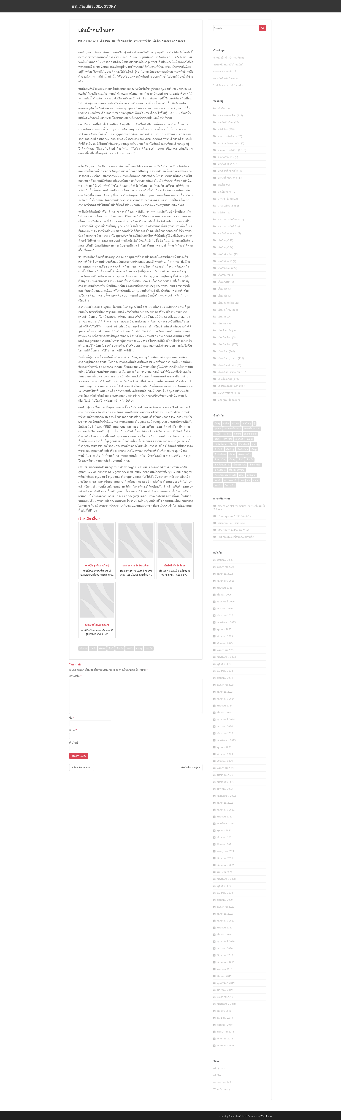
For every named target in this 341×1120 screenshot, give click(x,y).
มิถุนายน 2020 (225, 913)
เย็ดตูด (254, 449)
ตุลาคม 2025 (224, 629)
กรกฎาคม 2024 (225, 684)
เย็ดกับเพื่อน (224, 268)
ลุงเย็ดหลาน (224, 191)
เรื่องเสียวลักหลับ (227, 365)
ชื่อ (72, 717)
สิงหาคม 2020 (225, 899)
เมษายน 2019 (224, 969)
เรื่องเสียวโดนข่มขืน (229, 372)
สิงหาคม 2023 (225, 761)
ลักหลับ (237, 433)
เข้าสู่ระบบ (219, 1068)
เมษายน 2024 (224, 705)
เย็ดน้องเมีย (224, 282)
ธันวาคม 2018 (225, 997)
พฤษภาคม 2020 (225, 920)
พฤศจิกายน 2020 (226, 879)
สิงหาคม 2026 (225, 560)
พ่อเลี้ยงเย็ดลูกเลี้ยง (228, 171)
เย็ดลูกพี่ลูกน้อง (226, 302)
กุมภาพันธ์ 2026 (226, 601)
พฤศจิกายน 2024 (226, 657)
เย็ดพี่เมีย (222, 288)
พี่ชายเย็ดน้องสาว (227, 177)
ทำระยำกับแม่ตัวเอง (238, 530)
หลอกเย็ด (239, 438)
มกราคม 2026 (225, 608)
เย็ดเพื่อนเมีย (224, 330)
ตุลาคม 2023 (224, 747)
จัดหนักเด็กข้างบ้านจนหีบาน (228, 57)
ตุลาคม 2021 (224, 830)
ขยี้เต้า (155, 295)
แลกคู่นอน (245, 480)
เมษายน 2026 (224, 587)
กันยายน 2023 (225, 754)
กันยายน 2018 (225, 1017)
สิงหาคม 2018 (225, 1024)
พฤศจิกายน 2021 (226, 823)
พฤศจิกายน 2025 (226, 622)
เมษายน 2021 (224, 872)
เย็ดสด (102, 648)
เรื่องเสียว (166, 40)
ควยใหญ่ (246, 423)
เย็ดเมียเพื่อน (224, 337)
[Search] (262, 28)
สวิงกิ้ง (221, 212)
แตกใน (129, 648)
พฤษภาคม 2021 (225, 865)
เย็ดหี (111, 648)
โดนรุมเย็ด (230, 485)
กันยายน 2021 (225, 837)
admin (106, 40)
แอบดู (139, 648)
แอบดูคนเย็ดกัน (226, 399)
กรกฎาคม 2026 (225, 566)
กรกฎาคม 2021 (225, 851)
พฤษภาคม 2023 (225, 781)
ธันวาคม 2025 (225, 615)
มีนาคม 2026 (224, 594)
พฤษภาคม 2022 (225, 809)
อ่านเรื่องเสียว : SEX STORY (94, 6)
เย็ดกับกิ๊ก (219, 449)
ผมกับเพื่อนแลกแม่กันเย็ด (240, 537)
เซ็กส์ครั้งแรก (220, 444)
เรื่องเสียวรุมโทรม (227, 358)
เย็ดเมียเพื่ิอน (220, 469)
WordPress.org (221, 1089)
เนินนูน (184, 295)
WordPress (266, 1116)
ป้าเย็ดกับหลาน (226, 157)
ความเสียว (175, 417)
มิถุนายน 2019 (225, 955)
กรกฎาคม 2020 (225, 906)
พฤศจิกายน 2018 (226, 1003)
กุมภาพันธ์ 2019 (226, 983)
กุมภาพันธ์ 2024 (226, 719)
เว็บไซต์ (73, 742)
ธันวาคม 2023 (225, 733)
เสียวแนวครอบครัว (228, 386)
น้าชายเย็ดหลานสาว (229, 143)
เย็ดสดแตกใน (244, 454)
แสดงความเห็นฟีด (223, 1082)
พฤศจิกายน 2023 (226, 740)
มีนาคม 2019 (224, 976)
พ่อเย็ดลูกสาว (225, 164)
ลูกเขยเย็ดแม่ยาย (227, 205)
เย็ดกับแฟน (224, 275)
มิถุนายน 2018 (225, 1038)
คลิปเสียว (223, 129)
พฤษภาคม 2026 (225, 580)
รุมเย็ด (221, 184)
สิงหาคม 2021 (225, 844)
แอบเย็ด (148, 648)
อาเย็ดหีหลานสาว (227, 233)
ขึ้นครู (217, 423)
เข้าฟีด (217, 1075)
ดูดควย (218, 428)
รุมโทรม (227, 433)
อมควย (250, 438)
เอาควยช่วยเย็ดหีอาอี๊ (224, 71)
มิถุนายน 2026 (225, 573)
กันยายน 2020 (225, 892)
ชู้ (254, 423)
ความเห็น (75, 675)
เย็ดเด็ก (156, 40)
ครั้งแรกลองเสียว (124, 40)
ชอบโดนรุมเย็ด (236, 523)
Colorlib (243, 1116)
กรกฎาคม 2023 (225, 768)
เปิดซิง (93, 648)
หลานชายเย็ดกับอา (228, 219)
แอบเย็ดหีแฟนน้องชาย (225, 78)
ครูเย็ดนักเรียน (226, 122)
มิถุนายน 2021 (225, 858)
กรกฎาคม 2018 (225, 1031)
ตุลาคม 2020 (224, 886)
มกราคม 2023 (225, 788)
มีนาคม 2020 (224, 934)
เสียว (172, 412)
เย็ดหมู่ (232, 459)
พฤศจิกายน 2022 (226, 795)
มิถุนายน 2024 (225, 691)
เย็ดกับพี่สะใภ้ (225, 261)
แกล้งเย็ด (251, 474)
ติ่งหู (152, 286)
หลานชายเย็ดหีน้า (228, 226)
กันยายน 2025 (225, 636)
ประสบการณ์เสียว (142, 40)
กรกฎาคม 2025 (225, 650)
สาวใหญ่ (228, 438)
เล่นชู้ (241, 474)
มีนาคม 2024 (224, 712)
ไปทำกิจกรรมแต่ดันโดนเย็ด (228, 85)
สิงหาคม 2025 (225, 643)
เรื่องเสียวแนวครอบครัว (225, 474)
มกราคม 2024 (225, 726)
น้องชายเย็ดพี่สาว (227, 136)
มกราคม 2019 (225, 990)
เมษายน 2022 (224, 816)
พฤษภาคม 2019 (225, 962)
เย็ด (253, 444)
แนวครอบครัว (225, 392)
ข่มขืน (221, 108)
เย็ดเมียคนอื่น (239, 464)
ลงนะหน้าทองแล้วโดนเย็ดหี (228, 64)
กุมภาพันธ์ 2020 (226, 941)
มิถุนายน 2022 (225, 802)
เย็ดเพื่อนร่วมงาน (222, 464)
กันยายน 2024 (225, 670)
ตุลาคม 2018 (224, 1010)
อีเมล (73, 730)
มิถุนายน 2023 (225, 775)
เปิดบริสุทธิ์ (244, 444)
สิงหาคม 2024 (225, 677)
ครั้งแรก (83, 648)
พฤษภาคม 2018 (225, 1045)
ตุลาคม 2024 (224, 664)
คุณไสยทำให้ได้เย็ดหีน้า (238, 516)
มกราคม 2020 (225, 948)
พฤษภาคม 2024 (225, 698)
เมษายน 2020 (224, 927)
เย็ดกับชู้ (222, 240)
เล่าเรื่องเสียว (178, 40)
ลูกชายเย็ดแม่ (225, 198)
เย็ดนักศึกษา (220, 454)
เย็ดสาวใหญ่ (224, 309)
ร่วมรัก (92, 422)
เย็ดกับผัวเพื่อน (225, 254)
